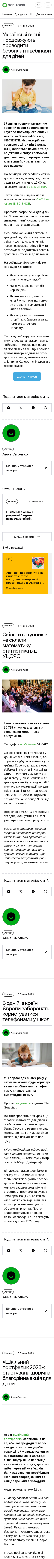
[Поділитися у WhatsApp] (45, 407)
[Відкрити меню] (48, 5)
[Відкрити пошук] (38, 5)
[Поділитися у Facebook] (33, 407)
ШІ (31, 14)
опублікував (28, 744)
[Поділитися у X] (21, 407)
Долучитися (27, 376)
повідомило (23, 1103)
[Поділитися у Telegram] (8, 407)
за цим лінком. (37, 186)
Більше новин (24, 536)
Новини (7, 14)
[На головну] (13, 5)
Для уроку (21, 14)
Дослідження (44, 14)
